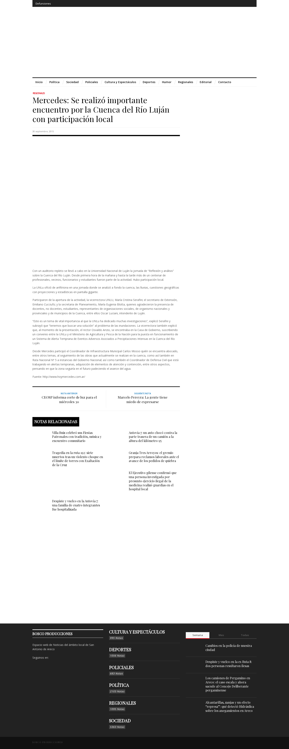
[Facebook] (221, 3)
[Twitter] (235, 3)
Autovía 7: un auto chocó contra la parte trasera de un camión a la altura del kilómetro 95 (153, 437)
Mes (221, 635)
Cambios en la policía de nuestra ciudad (228, 648)
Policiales (121, 667)
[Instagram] (228, 3)
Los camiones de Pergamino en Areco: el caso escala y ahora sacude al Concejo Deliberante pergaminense (227, 684)
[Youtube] (243, 3)
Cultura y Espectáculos (137, 631)
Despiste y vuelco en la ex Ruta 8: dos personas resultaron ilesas (228, 664)
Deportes (120, 649)
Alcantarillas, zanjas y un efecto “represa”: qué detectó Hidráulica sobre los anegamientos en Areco (229, 706)
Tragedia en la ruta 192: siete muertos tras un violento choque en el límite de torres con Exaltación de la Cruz (77, 459)
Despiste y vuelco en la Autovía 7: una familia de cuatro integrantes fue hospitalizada (76, 505)
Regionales (39, 93)
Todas (245, 635)
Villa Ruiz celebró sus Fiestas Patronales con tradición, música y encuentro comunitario (76, 437)
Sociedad (120, 720)
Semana (197, 635)
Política (119, 685)
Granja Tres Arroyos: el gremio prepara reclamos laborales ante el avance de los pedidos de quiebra (154, 457)
